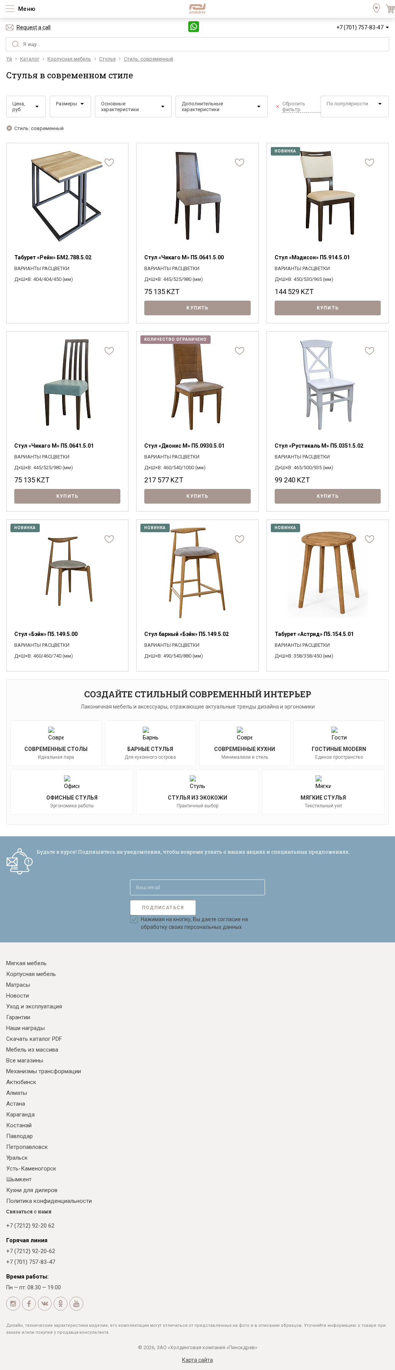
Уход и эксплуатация (34, 1006)
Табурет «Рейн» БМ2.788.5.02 (52, 257)
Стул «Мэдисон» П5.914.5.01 (312, 257)
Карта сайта (197, 1360)
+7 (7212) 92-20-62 (30, 1251)
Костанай (19, 1125)
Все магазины (24, 1060)
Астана (15, 1103)
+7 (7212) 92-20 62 (30, 1225)
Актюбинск (21, 1082)
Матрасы (18, 984)
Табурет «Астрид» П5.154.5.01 (314, 634)
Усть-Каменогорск (31, 1168)
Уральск (17, 1157)
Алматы (16, 1092)
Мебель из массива (32, 1049)
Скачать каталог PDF (34, 1038)
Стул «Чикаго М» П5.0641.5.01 (54, 446)
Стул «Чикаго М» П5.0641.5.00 (184, 257)
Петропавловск (27, 1146)
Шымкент (19, 1179)
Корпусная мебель (31, 974)
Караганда (20, 1114)
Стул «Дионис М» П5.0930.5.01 (184, 446)
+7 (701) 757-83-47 (359, 27)
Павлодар (19, 1136)
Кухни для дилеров (31, 1190)
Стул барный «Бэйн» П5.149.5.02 (186, 634)
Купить (197, 308)
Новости (17, 995)
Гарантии (18, 1017)
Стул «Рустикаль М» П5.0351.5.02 (319, 446)
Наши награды (25, 1028)
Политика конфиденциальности (49, 1200)
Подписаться (163, 907)
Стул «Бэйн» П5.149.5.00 (46, 634)
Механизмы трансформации (43, 1071)
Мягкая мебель (26, 963)
